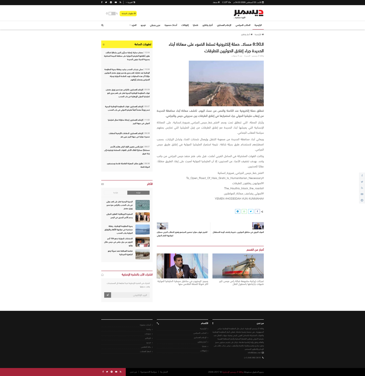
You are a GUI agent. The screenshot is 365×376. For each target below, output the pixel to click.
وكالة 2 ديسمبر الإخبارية (232, 371)
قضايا (195, 25)
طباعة (115, 192)
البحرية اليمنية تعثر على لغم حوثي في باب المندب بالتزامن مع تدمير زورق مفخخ (119, 205)
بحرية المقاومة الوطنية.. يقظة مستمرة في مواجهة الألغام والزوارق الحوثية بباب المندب (119, 229)
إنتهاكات (185, 25)
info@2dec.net (254, 352)
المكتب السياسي (243, 25)
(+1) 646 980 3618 (252, 357)
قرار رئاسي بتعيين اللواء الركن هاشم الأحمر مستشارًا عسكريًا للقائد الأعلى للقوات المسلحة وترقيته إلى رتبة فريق (127, 150)
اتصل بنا (164, 372)
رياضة (148, 329)
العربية (130, 2)
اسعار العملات (145, 351)
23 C (224, 2)
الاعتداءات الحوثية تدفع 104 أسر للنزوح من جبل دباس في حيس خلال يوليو (118, 242)
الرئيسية (258, 25)
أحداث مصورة (171, 25)
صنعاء (215, 2)
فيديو (143, 25)
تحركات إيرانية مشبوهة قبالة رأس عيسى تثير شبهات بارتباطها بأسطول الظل (241, 283)
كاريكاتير (148, 338)
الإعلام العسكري (224, 25)
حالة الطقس (146, 347)
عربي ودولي (155, 25)
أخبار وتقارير (207, 25)
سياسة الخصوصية (148, 372)
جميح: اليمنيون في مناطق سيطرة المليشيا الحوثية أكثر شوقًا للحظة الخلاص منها (183, 283)
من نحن (133, 372)
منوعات (148, 333)
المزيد (133, 25)
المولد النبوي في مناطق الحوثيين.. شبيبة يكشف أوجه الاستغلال (238, 232)
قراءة (138, 192)
